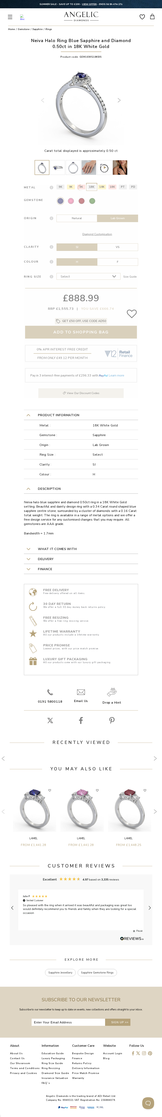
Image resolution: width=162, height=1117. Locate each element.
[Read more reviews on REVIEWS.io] (132, 939)
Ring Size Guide (52, 1063)
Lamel (33, 838)
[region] (81, 908)
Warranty (78, 1078)
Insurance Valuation (55, 1078)
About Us (16, 1053)
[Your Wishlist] (142, 16)
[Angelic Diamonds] (81, 17)
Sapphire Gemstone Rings (97, 972)
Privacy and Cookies (23, 1073)
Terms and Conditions (25, 1068)
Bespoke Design (83, 1053)
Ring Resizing (51, 1068)
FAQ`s (46, 1083)
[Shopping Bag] (152, 16)
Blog (106, 1058)
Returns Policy (81, 1063)
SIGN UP (119, 1022)
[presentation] (43, 102)
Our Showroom (20, 1063)
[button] (12, 908)
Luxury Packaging (53, 1058)
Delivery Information (86, 1068)
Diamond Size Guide (55, 1073)
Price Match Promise (85, 1073)
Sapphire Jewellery (60, 972)
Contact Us (17, 1058)
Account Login (112, 1053)
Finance (77, 1058)
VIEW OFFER (89, 4)
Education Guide (53, 1053)
